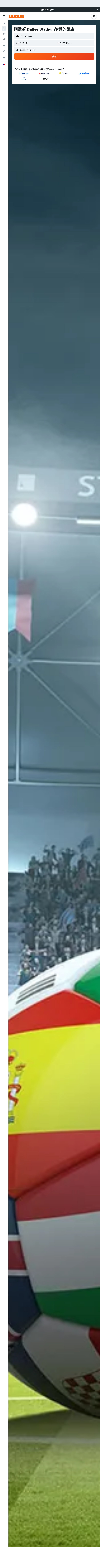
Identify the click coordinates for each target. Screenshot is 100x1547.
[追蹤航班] (4, 50)
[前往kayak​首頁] (16, 16)
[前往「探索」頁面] (4, 45)
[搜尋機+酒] (4, 38)
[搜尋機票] (4, 23)
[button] (97, 9)
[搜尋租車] (4, 33)
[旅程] (4, 57)
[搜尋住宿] (4, 28)
